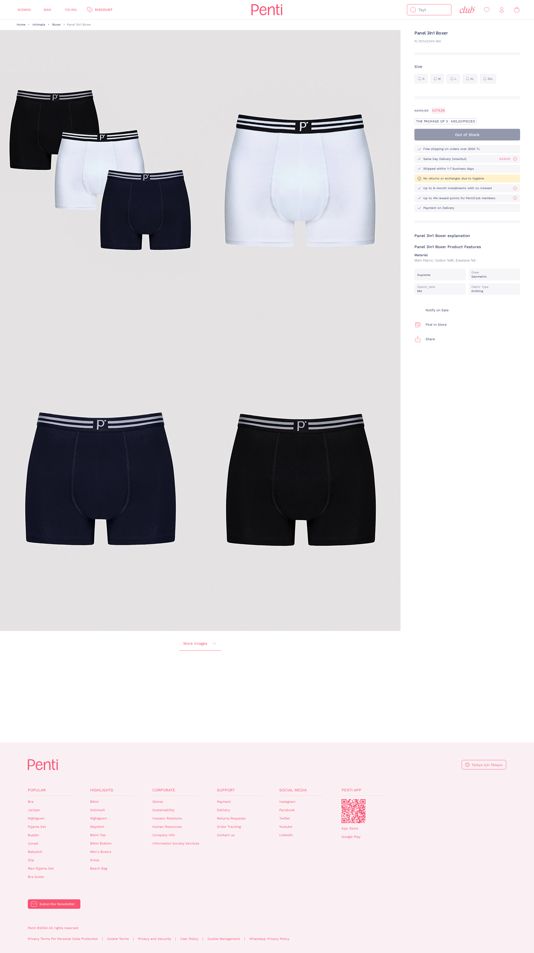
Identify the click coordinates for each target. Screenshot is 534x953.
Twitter (284, 818)
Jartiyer (34, 810)
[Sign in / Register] (501, 9)
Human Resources (167, 827)
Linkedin (286, 835)
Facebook (287, 810)
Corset (33, 843)
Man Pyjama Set (41, 868)
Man (47, 10)
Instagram (287, 802)
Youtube (285, 827)
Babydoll (35, 852)
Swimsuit (97, 810)
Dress (94, 860)
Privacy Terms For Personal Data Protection (63, 939)
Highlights (101, 790)
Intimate (39, 24)
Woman (24, 10)
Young (71, 10)
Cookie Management (223, 939)
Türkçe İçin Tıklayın (487, 765)
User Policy (189, 939)
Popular (37, 790)
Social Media (293, 790)
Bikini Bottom (101, 843)
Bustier (33, 835)
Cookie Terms (118, 939)
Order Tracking (229, 827)
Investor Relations (167, 818)
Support (226, 790)
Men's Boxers (100, 852)
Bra (30, 802)
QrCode (353, 811)
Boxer (56, 24)
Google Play (351, 837)
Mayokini (97, 827)
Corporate (163, 790)
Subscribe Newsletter (57, 904)
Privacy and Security (154, 939)
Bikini (94, 802)
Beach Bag (98, 868)
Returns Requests (231, 818)
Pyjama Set (37, 827)
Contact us (225, 835)
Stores (157, 802)
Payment (224, 802)
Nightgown (36, 818)
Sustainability (163, 810)
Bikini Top (98, 835)
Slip (31, 860)
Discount (103, 10)
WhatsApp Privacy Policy (269, 939)
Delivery (223, 810)
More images (195, 643)
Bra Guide (36, 877)
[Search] (413, 9)
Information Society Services (175, 843)
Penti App (351, 790)
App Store (350, 828)
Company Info (163, 835)
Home (21, 24)
